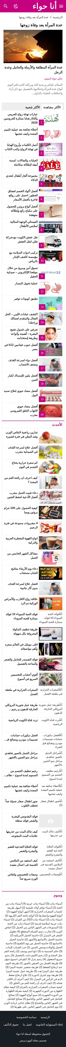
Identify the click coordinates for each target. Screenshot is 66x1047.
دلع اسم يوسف (26, 951)
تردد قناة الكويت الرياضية (23, 720)
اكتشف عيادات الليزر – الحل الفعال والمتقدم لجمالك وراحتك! (21, 318)
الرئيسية (45, 1017)
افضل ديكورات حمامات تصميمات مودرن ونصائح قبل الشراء (21, 739)
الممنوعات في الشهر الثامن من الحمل (35, 927)
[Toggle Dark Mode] (16, 6)
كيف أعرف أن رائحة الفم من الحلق (30, 982)
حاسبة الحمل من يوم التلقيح (30, 943)
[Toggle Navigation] (61, 6)
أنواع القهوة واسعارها (48, 915)
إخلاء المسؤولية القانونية (49, 1024)
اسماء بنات (54, 919)
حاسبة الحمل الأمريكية (24, 935)
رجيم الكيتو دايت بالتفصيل (27, 955)
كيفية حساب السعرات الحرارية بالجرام (39, 986)
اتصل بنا (27, 1024)
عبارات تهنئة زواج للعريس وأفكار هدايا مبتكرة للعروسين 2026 (21, 118)
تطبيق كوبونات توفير (26, 298)
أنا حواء (45, 6)
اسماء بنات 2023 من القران (28, 919)
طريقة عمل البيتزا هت (48, 971)
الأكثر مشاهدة (52, 107)
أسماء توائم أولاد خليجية (37, 907)
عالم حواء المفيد (53, 78)
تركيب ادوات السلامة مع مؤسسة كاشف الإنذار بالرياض (23, 257)
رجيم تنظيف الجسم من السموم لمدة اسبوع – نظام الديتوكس (22, 775)
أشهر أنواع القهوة (18, 911)
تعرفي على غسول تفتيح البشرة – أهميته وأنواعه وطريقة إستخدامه (24, 333)
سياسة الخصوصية (26, 1017)
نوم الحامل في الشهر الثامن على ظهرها (34, 1006)
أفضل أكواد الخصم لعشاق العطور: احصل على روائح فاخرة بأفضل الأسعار (23, 195)
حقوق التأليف (11, 1024)
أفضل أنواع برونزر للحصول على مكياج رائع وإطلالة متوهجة (22, 210)
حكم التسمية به (48, 951)
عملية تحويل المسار (26, 283)
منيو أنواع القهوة (26, 994)
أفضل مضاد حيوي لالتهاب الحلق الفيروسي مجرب (24, 410)
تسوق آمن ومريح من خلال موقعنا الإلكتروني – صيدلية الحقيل (22, 272)
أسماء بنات (54, 903)
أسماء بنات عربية (34, 903)
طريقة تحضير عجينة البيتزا (21, 967)
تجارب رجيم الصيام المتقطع (34, 931)
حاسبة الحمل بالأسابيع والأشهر (43, 939)
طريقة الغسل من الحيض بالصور (39, 963)
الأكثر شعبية (32, 107)
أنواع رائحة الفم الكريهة (19, 915)
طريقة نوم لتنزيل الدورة (43, 974)
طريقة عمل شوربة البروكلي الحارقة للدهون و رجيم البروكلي (21, 709)
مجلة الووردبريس (29, 1040)
